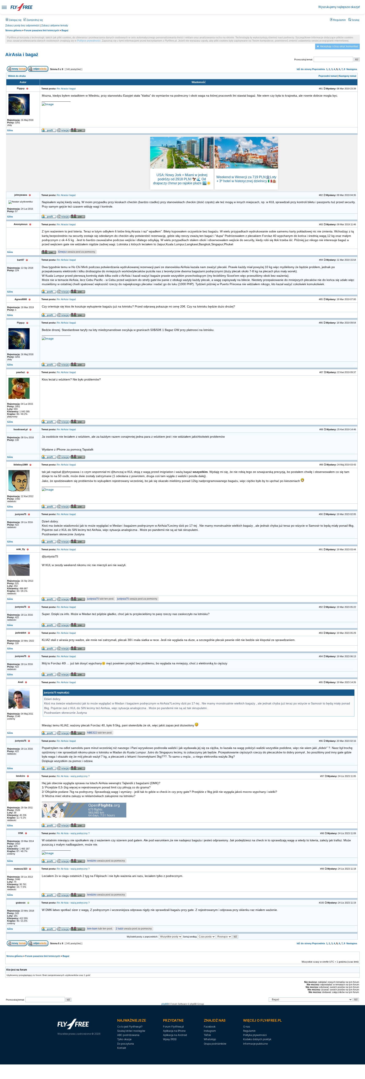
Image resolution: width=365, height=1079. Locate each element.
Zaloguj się (15, 20)
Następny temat (347, 76)
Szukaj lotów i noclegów (131, 1030)
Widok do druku (17, 76)
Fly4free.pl (21, 7)
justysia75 (93, 598)
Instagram (210, 1030)
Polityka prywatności (255, 1035)
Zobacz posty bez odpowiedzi (22, 25)
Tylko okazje (124, 1039)
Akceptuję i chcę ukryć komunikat (339, 46)
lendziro (92, 860)
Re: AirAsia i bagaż (66, 260)
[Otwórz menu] (4, 7)
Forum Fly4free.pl (173, 1026)
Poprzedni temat (328, 76)
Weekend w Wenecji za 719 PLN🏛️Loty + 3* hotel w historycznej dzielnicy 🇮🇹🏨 (246, 179)
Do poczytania (125, 1043)
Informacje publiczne (255, 1043)
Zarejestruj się (34, 20)
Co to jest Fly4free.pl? (129, 1026)
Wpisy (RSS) (170, 1039)
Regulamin (339, 20)
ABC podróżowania (128, 1035)
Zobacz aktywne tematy (54, 25)
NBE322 (92, 732)
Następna (351, 69)
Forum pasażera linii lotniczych (41, 30)
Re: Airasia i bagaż (66, 88)
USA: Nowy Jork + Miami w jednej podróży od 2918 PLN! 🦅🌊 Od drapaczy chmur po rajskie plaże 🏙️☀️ (182, 179)
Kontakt (121, 1047)
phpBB (164, 1004)
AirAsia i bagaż (21, 54)
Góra (10, 130)
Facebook (209, 1026)
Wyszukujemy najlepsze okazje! (339, 7)
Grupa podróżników (215, 1043)
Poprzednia (318, 69)
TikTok (207, 1035)
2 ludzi (119, 928)
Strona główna (13, 30)
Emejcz (62, 251)
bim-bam (92, 928)
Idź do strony (304, 69)
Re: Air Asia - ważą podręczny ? (73, 776)
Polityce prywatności (89, 40)
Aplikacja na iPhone (174, 1030)
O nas (246, 1026)
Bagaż (64, 30)
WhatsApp (210, 1039)
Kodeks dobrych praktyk (257, 1039)
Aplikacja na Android (175, 1035)
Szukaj (355, 20)
